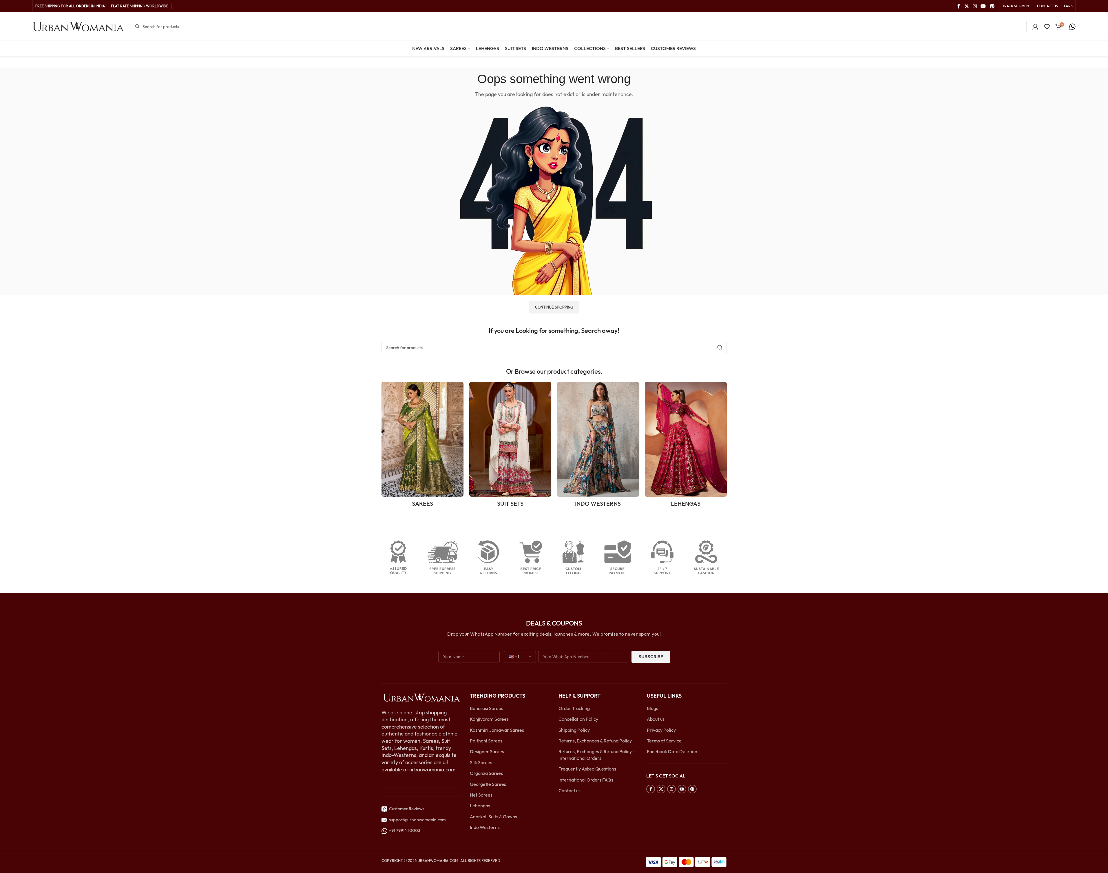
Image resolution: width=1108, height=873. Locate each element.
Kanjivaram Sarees (489, 719)
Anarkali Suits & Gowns (493, 816)
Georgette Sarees (488, 784)
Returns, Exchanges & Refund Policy (595, 741)
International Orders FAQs (585, 780)
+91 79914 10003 (403, 830)
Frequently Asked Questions (587, 769)
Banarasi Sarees (486, 708)
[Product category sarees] (422, 446)
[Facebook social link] (958, 6)
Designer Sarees (487, 751)
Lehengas (480, 805)
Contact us (569, 790)
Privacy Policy (661, 730)
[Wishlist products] (1047, 26)
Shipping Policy (574, 730)
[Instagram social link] (975, 6)
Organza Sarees (486, 773)
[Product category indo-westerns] (598, 446)
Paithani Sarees (486, 741)
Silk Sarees (481, 762)
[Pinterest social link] (992, 6)
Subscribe (650, 656)
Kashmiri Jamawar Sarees (497, 730)
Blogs (652, 708)
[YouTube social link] (983, 6)
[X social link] (966, 6)
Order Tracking (574, 708)
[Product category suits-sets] (510, 446)
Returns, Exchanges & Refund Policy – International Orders (596, 755)
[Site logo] (78, 26)
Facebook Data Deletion (672, 751)
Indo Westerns (485, 827)
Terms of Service (664, 741)
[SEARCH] (720, 347)
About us (656, 719)
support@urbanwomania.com (417, 819)
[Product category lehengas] (686, 446)
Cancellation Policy (578, 719)
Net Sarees (481, 795)
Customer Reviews (405, 808)
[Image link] (421, 697)
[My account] (1035, 26)
